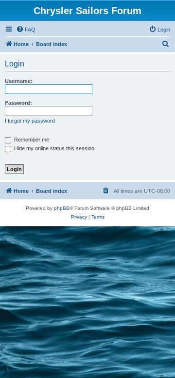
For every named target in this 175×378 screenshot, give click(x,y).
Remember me (31, 139)
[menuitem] (25, 29)
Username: (19, 81)
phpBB (62, 208)
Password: (18, 103)
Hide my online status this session (53, 148)
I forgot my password (30, 121)
